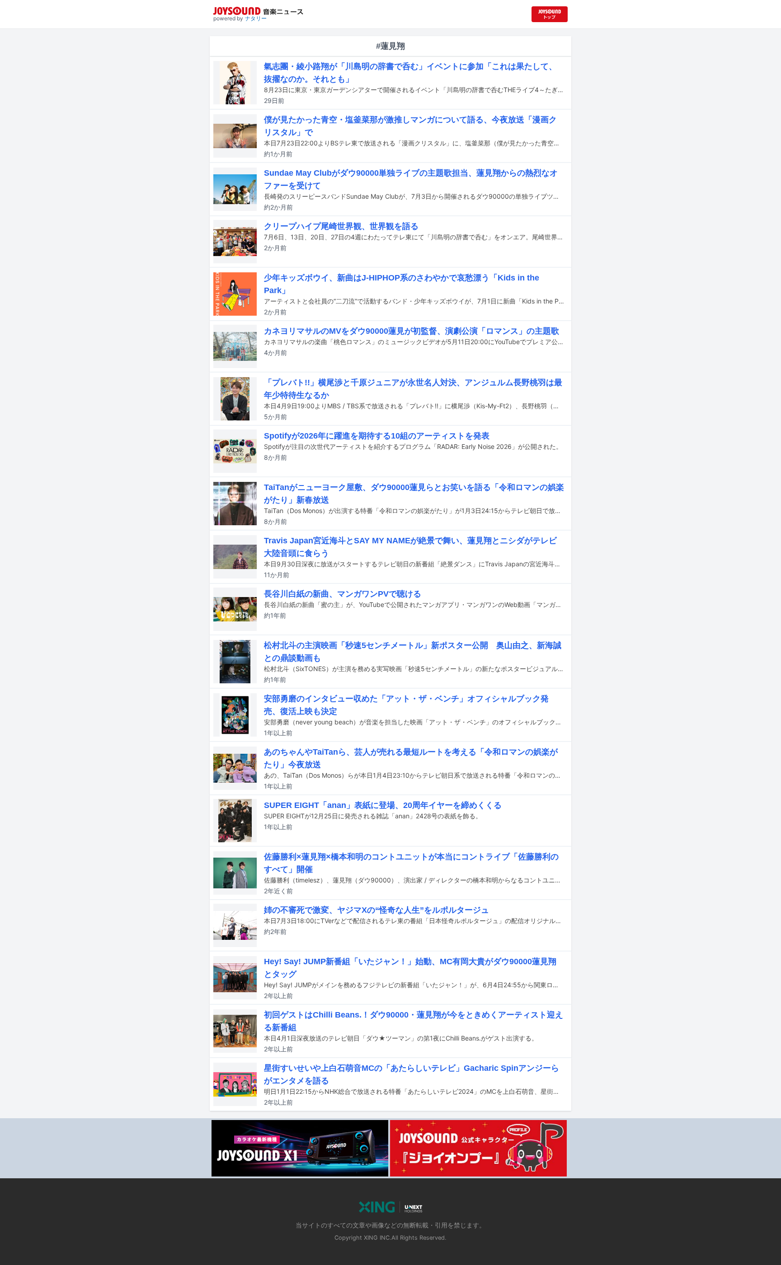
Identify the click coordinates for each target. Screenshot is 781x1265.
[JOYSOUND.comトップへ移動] (550, 14)
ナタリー (256, 18)
